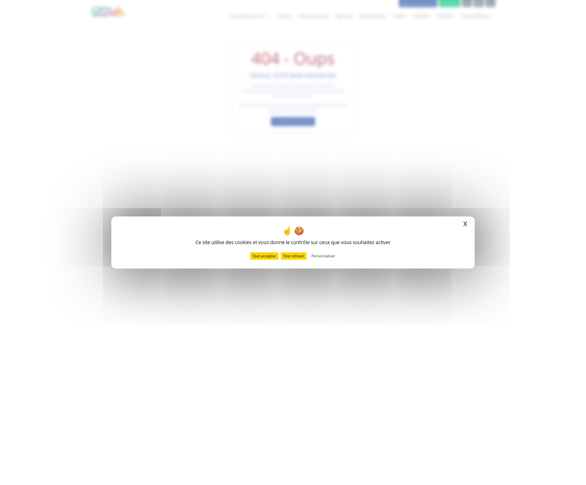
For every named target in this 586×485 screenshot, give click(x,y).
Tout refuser (293, 256)
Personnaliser (323, 256)
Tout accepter (264, 256)
